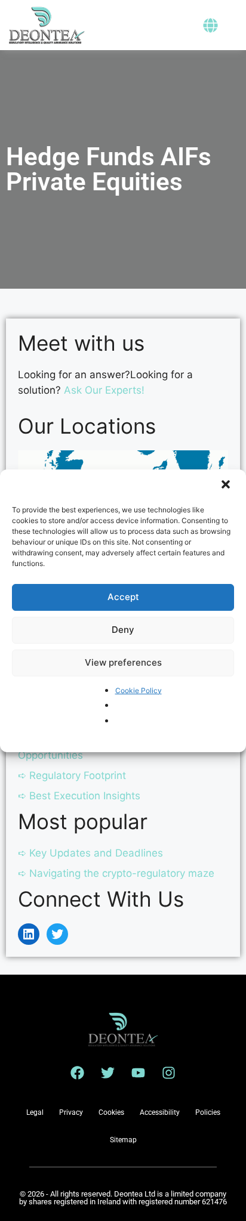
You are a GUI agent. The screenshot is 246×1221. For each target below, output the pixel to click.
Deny (123, 629)
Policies (207, 1112)
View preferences (123, 662)
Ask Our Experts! (104, 390)
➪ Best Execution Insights (79, 796)
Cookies (111, 1112)
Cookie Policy (138, 690)
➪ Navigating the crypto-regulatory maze (116, 873)
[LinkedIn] (28, 934)
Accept (123, 596)
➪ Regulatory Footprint (72, 775)
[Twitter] (57, 934)
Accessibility (160, 1112)
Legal (35, 1112)
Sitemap (123, 1140)
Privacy (71, 1112)
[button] (227, 485)
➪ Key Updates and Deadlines (90, 853)
